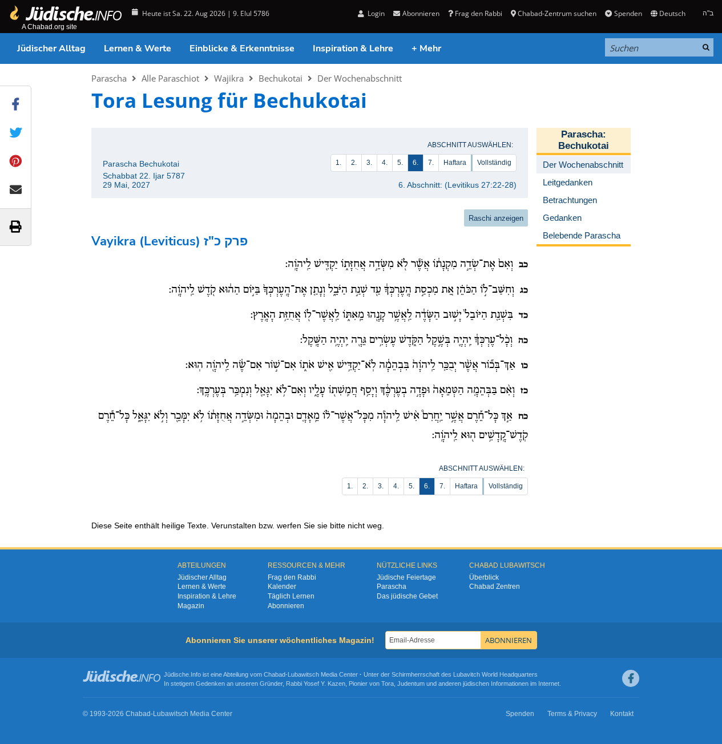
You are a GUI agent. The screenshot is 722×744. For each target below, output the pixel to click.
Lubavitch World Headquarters (495, 674)
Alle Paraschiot (170, 78)
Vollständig (494, 163)
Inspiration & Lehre (353, 48)
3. (369, 163)
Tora (387, 683)
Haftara (454, 163)
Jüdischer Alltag (51, 48)
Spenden (628, 13)
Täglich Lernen (291, 596)
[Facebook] (630, 678)
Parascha (109, 78)
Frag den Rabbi (478, 13)
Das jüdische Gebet (407, 596)
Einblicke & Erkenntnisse (242, 48)
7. (431, 163)
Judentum (411, 683)
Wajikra (229, 78)
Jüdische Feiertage (406, 577)
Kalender (282, 587)
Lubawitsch (303, 674)
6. (415, 163)
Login (375, 13)
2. (354, 163)
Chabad (274, 674)
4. (385, 163)
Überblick (484, 577)
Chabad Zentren (494, 587)
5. (400, 163)
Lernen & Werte (137, 48)
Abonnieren (286, 606)
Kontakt (622, 714)
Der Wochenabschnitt (359, 78)
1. (338, 163)
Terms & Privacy (572, 714)
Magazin (191, 606)
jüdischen (476, 683)
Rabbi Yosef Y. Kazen (315, 683)
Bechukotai (280, 78)
